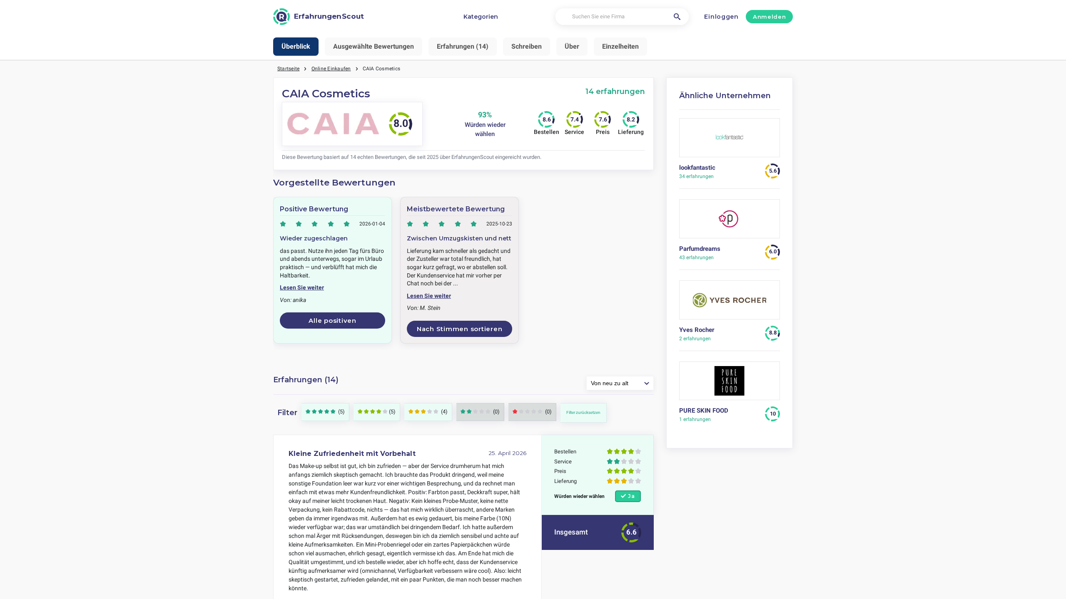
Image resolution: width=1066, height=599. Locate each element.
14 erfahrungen (615, 91)
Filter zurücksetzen (583, 412)
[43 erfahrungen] (729, 222)
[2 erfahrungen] (729, 303)
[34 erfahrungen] (729, 140)
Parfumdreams (699, 248)
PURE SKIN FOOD (703, 410)
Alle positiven (332, 320)
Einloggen (721, 16)
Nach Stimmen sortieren (460, 329)
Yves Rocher (696, 330)
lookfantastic (697, 167)
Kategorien (480, 16)
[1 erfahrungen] (729, 384)
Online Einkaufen (331, 69)
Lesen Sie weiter (302, 287)
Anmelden (769, 16)
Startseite (288, 69)
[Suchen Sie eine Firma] (677, 16)
